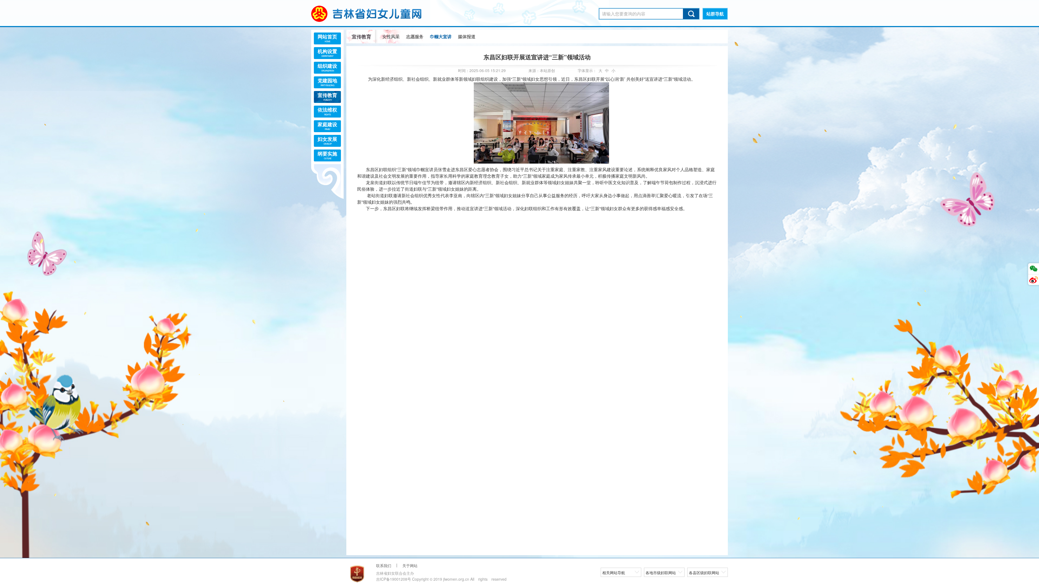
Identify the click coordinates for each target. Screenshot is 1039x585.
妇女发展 (327, 140)
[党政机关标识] (357, 574)
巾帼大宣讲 (441, 36)
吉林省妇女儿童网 (373, 13)
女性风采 (391, 36)
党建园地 (327, 82)
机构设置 (327, 52)
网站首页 (327, 38)
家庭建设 (327, 126)
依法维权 (327, 111)
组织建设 (327, 67)
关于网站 (409, 565)
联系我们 (383, 565)
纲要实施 (327, 155)
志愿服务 (414, 36)
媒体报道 (466, 36)
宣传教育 (327, 96)
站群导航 (715, 14)
